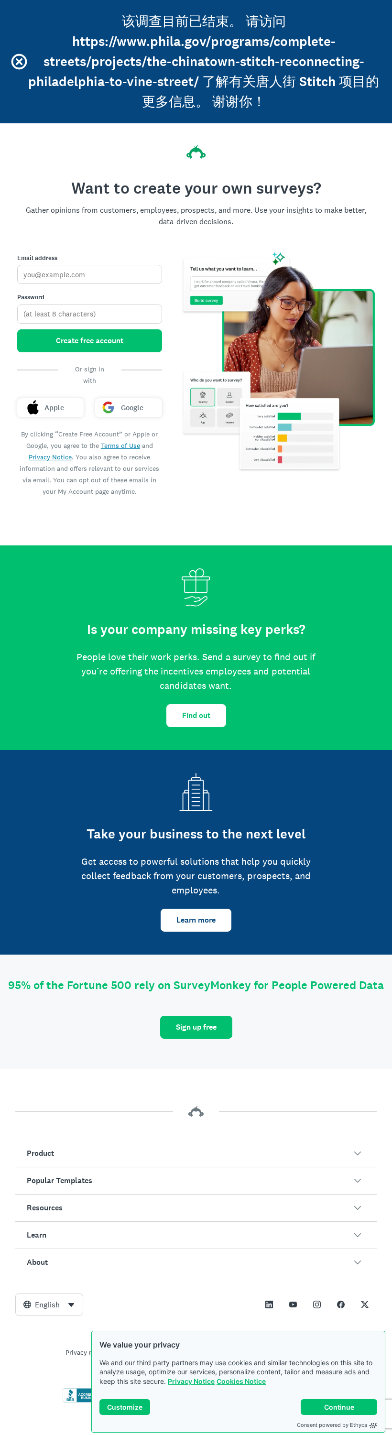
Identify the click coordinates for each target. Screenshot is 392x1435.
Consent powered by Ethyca (332, 1425)
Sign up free (196, 1027)
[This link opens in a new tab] (269, 1304)
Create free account (89, 341)
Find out (196, 715)
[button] (196, 1153)
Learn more (196, 920)
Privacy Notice (191, 1381)
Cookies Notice (241, 1381)
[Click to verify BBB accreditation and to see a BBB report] (83, 1400)
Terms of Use (120, 445)
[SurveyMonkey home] (196, 152)
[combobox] (49, 1304)
